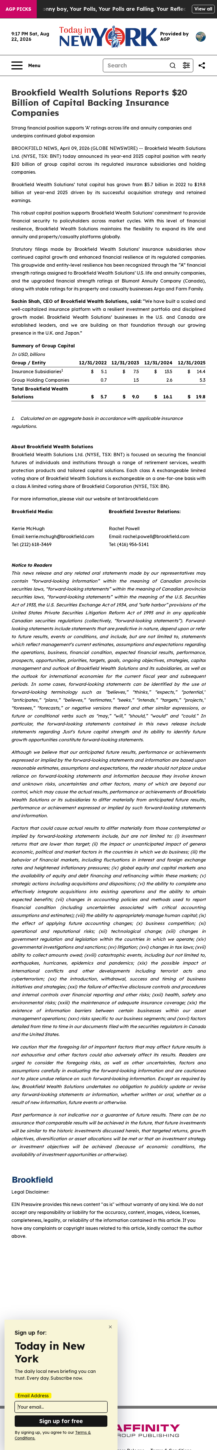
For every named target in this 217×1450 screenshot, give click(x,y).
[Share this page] (202, 65)
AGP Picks (18, 9)
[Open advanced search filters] (186, 65)
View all (203, 9)
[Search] (172, 65)
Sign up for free (61, 1420)
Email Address (33, 1395)
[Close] (110, 1327)
